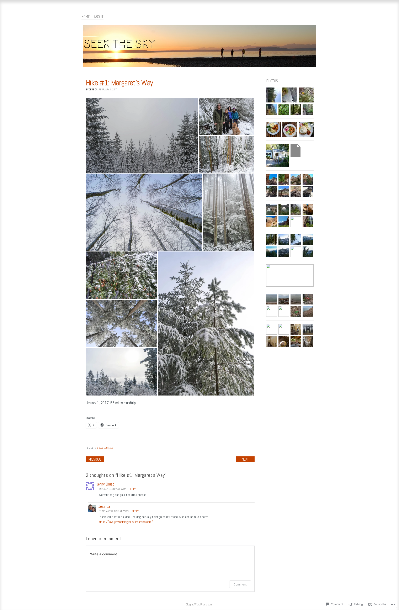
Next (245, 459)
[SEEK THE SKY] (199, 47)
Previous (95, 459)
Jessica (104, 506)
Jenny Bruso (105, 484)
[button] (142, 135)
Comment (240, 584)
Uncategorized (105, 447)
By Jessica (91, 89)
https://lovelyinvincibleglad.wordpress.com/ (126, 522)
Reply (132, 488)
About (98, 16)
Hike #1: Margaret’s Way (119, 83)
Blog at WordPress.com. (199, 604)
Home (85, 16)
